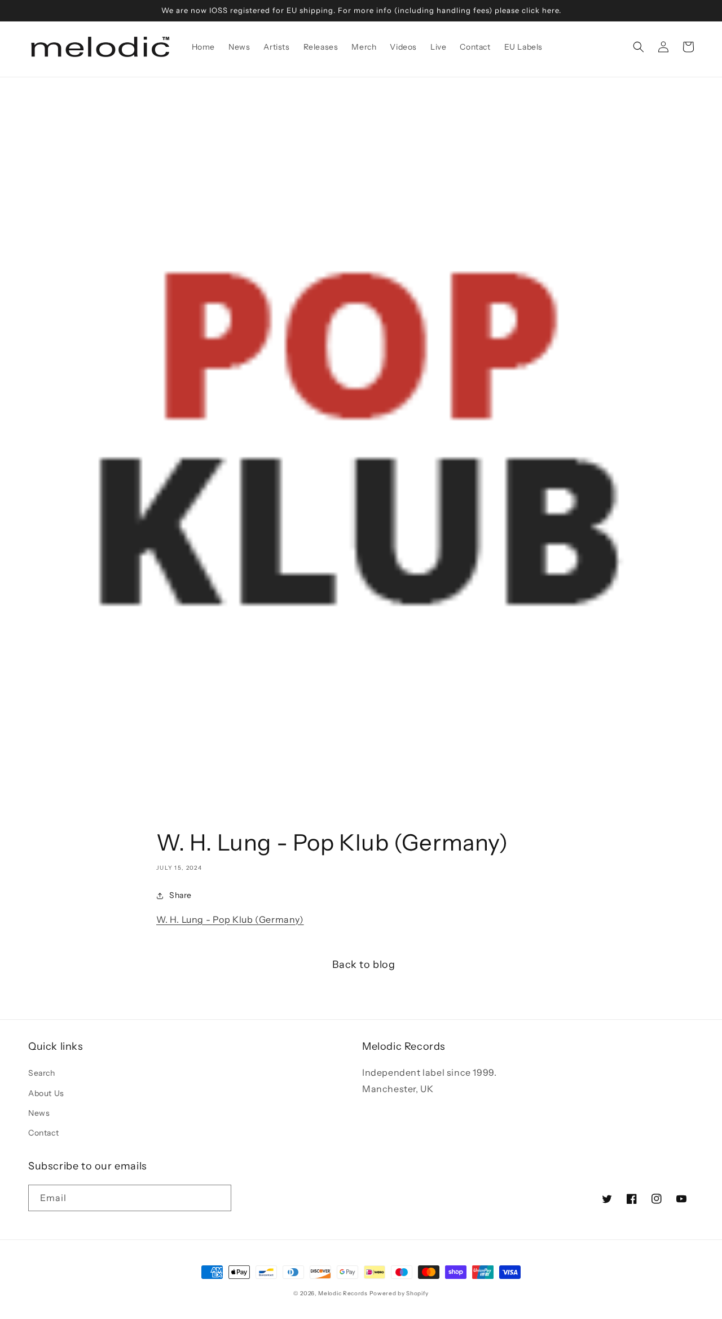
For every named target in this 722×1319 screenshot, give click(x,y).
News (39, 1113)
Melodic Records (343, 1293)
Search (41, 1073)
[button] (638, 46)
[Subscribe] (218, 1198)
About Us (46, 1093)
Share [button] (180, 895)
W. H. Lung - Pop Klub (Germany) (230, 919)
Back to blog (363, 964)
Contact (43, 1133)
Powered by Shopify (399, 1293)
